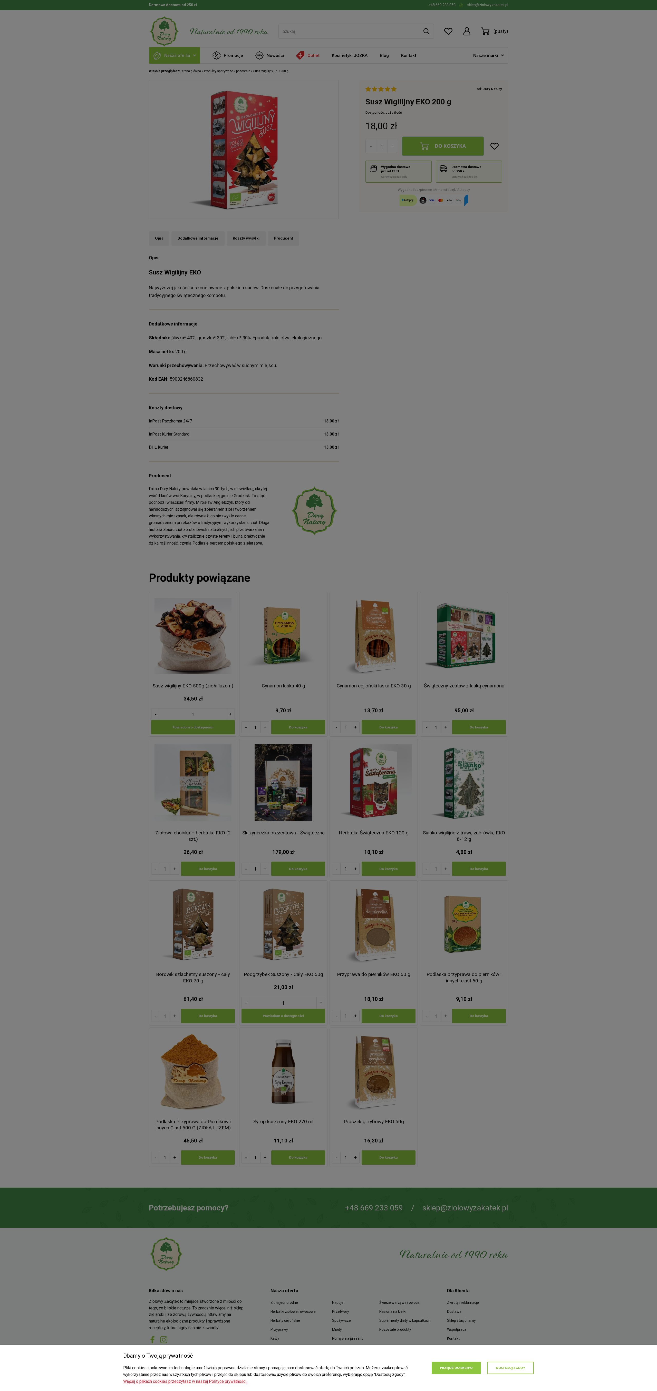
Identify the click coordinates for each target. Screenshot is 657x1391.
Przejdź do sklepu (456, 1367)
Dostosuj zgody (510, 1367)
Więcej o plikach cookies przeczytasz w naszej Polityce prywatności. (185, 1381)
